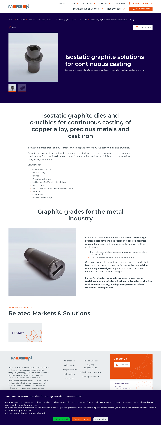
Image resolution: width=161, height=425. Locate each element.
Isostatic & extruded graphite (40, 20)
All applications (70, 370)
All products (69, 361)
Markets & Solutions (86, 9)
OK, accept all (61, 419)
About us (69, 378)
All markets (69, 365)
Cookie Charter (20, 413)
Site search (120, 3)
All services (69, 374)
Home (11, 20)
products (143, 9)
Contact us (145, 27)
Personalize (100, 419)
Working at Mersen (90, 377)
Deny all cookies (81, 419)
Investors (87, 3)
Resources (114, 9)
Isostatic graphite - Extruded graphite (71, 20)
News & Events (90, 361)
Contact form (123, 365)
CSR (73, 3)
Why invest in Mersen (90, 372)
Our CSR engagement (90, 366)
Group (62, 3)
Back (14, 27)
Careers (103, 3)
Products (21, 20)
